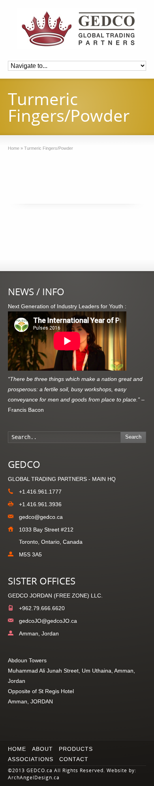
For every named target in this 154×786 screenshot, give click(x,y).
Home (17, 749)
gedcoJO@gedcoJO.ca (48, 621)
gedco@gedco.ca (41, 517)
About (42, 749)
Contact (73, 759)
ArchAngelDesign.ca (34, 777)
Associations (30, 759)
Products (76, 749)
